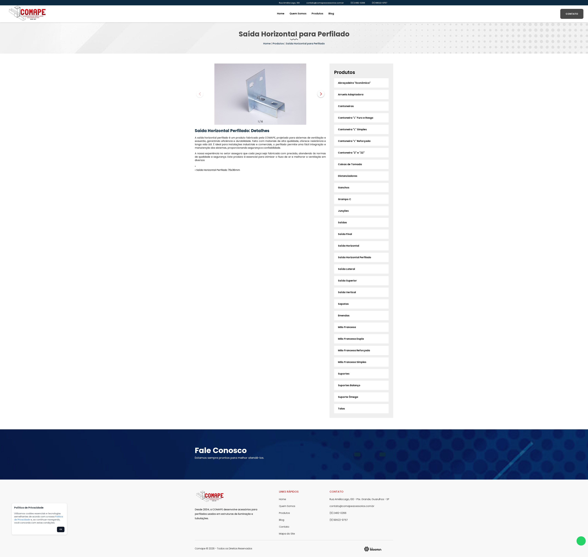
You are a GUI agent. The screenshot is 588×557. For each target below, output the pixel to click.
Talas (341, 408)
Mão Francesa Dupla (351, 339)
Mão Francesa (347, 327)
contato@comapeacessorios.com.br (325, 2)
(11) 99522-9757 (379, 2)
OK (60, 529)
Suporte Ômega (348, 397)
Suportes (343, 373)
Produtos (317, 13)
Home (280, 13)
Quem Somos (298, 13)
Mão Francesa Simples (352, 362)
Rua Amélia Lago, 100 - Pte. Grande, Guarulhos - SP (359, 499)
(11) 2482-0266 (358, 2)
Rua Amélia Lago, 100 (289, 2)
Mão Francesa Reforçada (354, 350)
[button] (320, 93)
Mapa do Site (287, 533)
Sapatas (343, 304)
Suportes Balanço (349, 385)
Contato (572, 14)
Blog (331, 13)
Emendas (343, 315)
